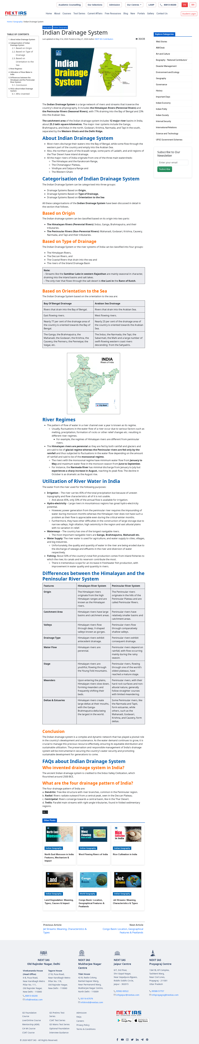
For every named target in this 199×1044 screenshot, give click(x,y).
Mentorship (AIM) (30, 1024)
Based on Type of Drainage (24, 53)
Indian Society (162, 115)
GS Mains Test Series (59, 1024)
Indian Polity (161, 109)
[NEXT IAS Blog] (16, 14)
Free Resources (113, 13)
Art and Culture (163, 54)
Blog (125, 13)
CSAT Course (28, 1032)
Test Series (79, 13)
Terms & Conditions (86, 1029)
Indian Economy (163, 103)
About (57, 13)
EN (184, 4)
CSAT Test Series (57, 1020)
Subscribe (164, 169)
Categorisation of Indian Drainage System (20, 44)
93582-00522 (122, 991)
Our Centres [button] (133, 4)
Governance (161, 84)
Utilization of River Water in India (21, 73)
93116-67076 (87, 998)
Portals (141, 13)
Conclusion (21, 85)
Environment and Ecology (167, 72)
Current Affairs (95, 13)
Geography (17, 21)
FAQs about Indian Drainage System (21, 90)
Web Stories (161, 41)
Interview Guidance (58, 1032)
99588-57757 (158, 991)
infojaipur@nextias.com (127, 994)
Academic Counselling (70, 4)
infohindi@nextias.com (92, 1002)
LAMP (151, 4)
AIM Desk (160, 48)
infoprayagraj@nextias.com (165, 994)
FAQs (78, 1016)
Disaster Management (166, 66)
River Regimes (16, 69)
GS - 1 (45, 812)
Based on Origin (24, 48)
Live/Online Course (31, 1020)
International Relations (166, 127)
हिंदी (192, 4)
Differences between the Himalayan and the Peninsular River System (22, 80)
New (132, 13)
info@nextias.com (34, 999)
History (159, 90)
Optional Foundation (59, 1028)
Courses (66, 13)
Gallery (150, 13)
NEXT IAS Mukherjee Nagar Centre (89, 964)
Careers (80, 1020)
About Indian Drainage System (22, 40)
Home (49, 13)
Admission (114, 4)
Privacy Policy (82, 1025)
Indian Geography (60, 27)
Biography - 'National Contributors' (171, 60)
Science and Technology (167, 133)
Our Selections (95, 4)
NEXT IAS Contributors (104, 39)
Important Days (163, 97)
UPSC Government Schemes (169, 140)
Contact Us (162, 13)
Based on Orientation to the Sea (25, 61)
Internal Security (163, 121)
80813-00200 (31, 995)
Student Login (189, 13)
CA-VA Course (28, 1028)
